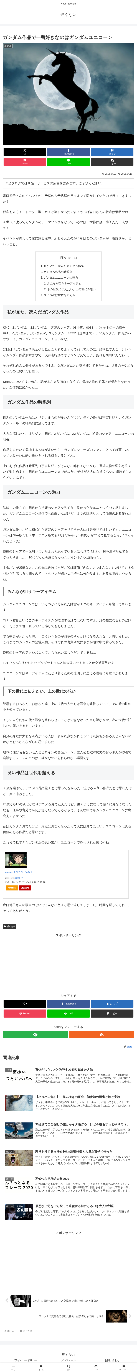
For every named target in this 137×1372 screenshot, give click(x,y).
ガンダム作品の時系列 (58, 271)
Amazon (12, 888)
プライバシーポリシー (24, 1360)
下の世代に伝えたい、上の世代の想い (71, 289)
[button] (112, 162)
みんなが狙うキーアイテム (64, 283)
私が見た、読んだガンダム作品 (64, 265)
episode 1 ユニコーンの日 (18, 872)
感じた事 (11, 926)
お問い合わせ (112, 1360)
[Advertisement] (68, 963)
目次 (63, 258)
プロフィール (68, 1360)
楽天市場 (25, 888)
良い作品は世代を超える (59, 295)
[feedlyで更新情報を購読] (35, 1034)
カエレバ (19, 878)
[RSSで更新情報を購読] (101, 1034)
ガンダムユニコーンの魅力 (61, 277)
